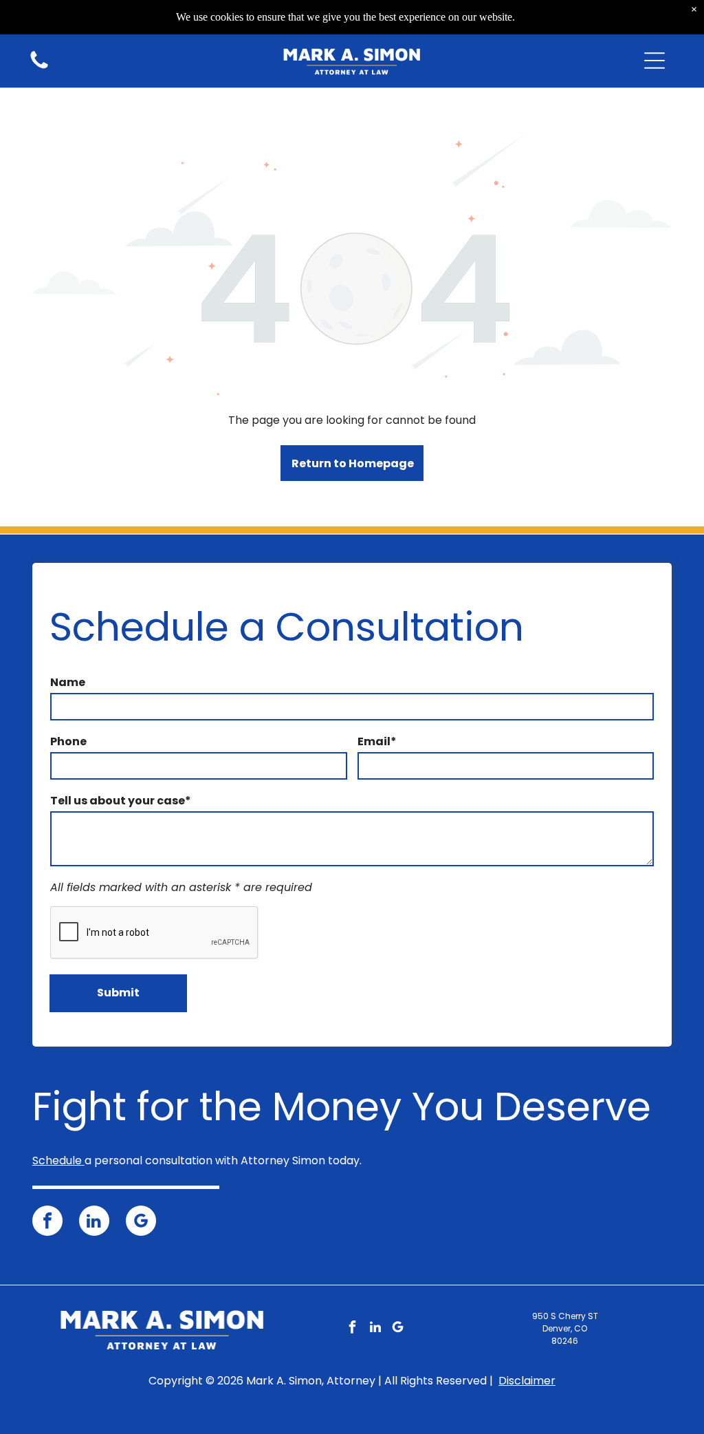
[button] (654, 60)
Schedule (57, 1160)
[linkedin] (94, 1222)
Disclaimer (527, 1381)
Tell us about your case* (120, 801)
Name (67, 682)
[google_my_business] (141, 1222)
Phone (68, 741)
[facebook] (47, 1222)
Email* (377, 741)
